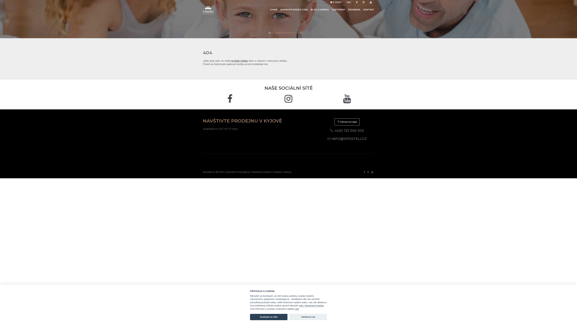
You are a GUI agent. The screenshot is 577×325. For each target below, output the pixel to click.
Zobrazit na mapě (348, 122)
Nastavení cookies (262, 172)
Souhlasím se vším (269, 317)
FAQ (349, 2)
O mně (273, 9)
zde (297, 309)
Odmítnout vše (308, 317)
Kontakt (368, 9)
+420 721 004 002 (349, 131)
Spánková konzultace (294, 9)
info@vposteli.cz (349, 139)
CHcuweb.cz (243, 172)
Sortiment (338, 9)
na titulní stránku (239, 60)
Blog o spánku (320, 9)
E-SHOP (337, 2)
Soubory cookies (282, 172)
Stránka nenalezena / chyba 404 (291, 32)
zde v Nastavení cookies (311, 305)
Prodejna (354, 9)
